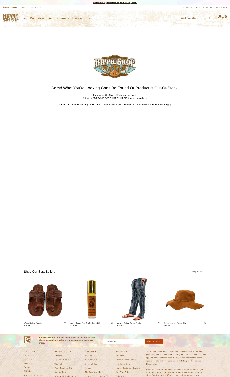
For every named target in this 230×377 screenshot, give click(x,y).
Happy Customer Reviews (128, 368)
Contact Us (29, 356)
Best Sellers (91, 356)
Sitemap (58, 356)
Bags (51, 18)
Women (41, 18)
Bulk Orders (60, 372)
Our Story (120, 356)
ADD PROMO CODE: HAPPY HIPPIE (109, 98)
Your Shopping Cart (63, 368)
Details (38, 7)
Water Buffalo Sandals (33, 323)
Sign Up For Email (193, 7)
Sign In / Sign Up (62, 360)
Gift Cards (209, 7)
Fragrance (77, 18)
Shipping (28, 371)
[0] (217, 18)
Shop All (196, 272)
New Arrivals (91, 360)
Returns (27, 367)
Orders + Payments (33, 375)
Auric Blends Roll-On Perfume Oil (85, 323)
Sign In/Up (222, 7)
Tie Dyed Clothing (93, 372)
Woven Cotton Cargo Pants (129, 323)
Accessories (63, 18)
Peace (88, 368)
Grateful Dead (92, 364)
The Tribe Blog (123, 364)
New (25, 18)
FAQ (26, 363)
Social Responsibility (126, 360)
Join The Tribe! (123, 372)
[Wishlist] (65, 323)
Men (32, 18)
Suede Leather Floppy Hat (175, 323)
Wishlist (58, 364)
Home (89, 18)
